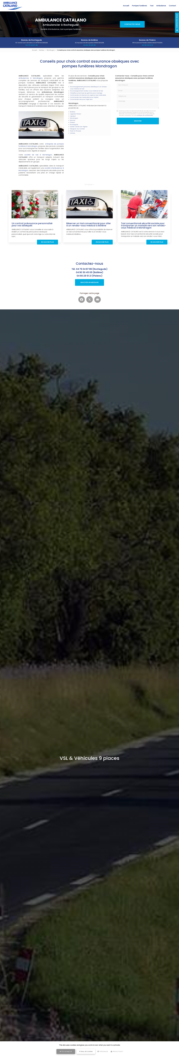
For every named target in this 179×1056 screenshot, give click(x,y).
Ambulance (161, 5)
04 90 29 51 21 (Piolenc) (89, 275)
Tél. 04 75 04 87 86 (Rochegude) (89, 269)
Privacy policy (117, 1051)
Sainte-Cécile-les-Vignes (78, 127)
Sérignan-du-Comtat (77, 129)
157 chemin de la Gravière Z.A (31, 43)
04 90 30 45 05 (89, 45)
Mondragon (51, 50)
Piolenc (72, 122)
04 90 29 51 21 (147, 45)
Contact (172, 5)
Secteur (41, 50)
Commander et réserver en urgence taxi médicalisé (88, 95)
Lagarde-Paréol (75, 114)
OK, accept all (66, 1051)
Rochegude (74, 124)
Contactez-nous (132, 24)
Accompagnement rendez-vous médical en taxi (86, 91)
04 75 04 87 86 (31, 45)
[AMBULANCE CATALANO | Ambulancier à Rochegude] (12, 6)
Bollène (72, 112)
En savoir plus (47, 242)
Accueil (126, 5)
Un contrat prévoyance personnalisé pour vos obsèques (32, 224)
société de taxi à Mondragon (38, 155)
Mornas (72, 120)
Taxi (151, 5)
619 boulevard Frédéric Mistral (147, 43)
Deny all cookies (86, 1051)
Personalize (103, 1051)
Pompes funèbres (139, 5)
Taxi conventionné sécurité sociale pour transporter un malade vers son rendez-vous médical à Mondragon (143, 225)
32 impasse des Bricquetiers (89, 43)
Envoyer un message (89, 282)
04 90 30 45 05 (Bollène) (89, 272)
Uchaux (72, 133)
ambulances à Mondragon (31, 78)
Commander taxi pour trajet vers (81, 99)
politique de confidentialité (144, 115)
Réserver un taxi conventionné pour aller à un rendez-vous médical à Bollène (88, 224)
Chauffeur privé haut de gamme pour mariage (86, 93)
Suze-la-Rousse (75, 131)
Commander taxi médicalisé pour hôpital (84, 97)
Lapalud (73, 116)
